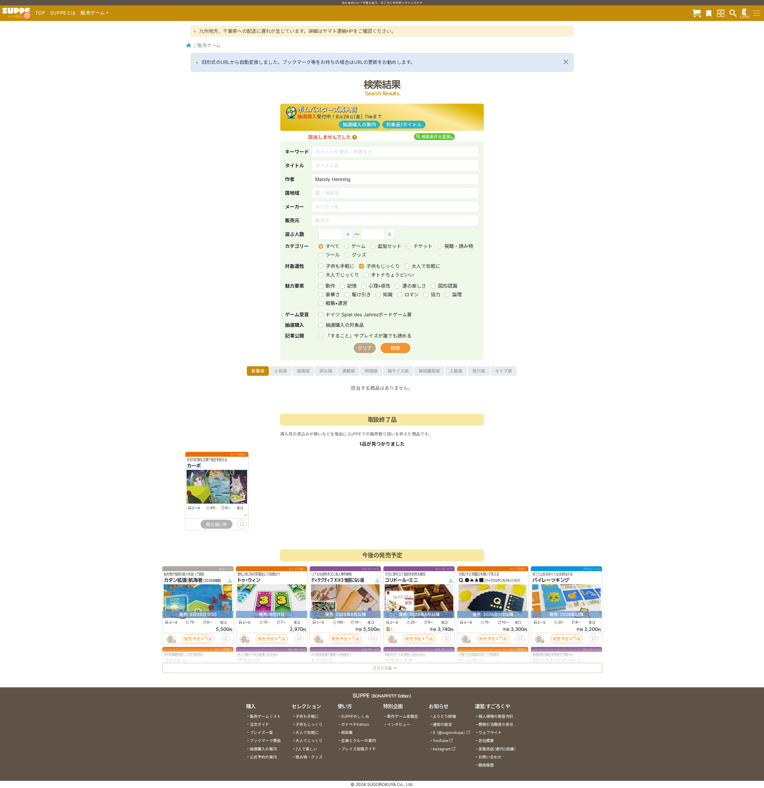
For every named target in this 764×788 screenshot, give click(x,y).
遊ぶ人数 (294, 234)
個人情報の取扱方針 (495, 716)
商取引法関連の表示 (495, 724)
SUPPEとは (63, 13)
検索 (395, 348)
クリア (365, 348)
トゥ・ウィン (249, 580)
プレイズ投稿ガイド (358, 749)
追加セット (389, 246)
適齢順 (348, 370)
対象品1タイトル (404, 125)
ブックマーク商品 (265, 740)
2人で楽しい (306, 749)
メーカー (294, 207)
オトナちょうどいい (392, 275)
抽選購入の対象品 (345, 325)
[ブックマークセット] (709, 13)
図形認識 (447, 286)
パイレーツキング (550, 580)
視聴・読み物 (458, 246)
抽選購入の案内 (359, 125)
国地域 (292, 193)
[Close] (566, 61)
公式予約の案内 (263, 757)
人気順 (280, 370)
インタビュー (398, 724)
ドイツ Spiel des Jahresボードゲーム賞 (369, 315)
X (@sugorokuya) (449, 732)
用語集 (347, 732)
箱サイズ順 (398, 370)
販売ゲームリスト (265, 716)
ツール (333, 255)
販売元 (292, 220)
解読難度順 (429, 370)
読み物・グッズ (309, 757)
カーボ (194, 465)
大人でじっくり (342, 275)
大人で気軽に (426, 266)
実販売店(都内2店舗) (497, 749)
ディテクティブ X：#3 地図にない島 (337, 580)
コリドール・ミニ (401, 580)
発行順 (478, 370)
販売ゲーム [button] (93, 13)
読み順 (326, 370)
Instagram (442, 749)
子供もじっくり (383, 266)
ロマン (411, 295)
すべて (332, 246)
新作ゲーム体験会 (402, 716)
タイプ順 (503, 370)
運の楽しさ (414, 286)
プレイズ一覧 (261, 732)
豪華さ (333, 295)
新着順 (258, 370)
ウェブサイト (490, 732)
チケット (422, 246)
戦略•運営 (336, 303)
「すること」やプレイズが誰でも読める (369, 336)
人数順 (456, 370)
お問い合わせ (490, 757)
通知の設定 (442, 724)
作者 (290, 179)
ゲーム (358, 246)
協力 (435, 295)
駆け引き (361, 295)
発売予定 (192, 638)
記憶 (352, 286)
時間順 (371, 370)
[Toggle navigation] (757, 13)
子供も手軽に (340, 266)
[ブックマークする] (241, 524)
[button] (354, 137)
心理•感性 (379, 286)
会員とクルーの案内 (358, 740)
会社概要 (486, 740)
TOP (40, 13)
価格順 (303, 370)
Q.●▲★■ (471, 580)
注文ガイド (259, 724)
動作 (330, 286)
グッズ (359, 255)
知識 (387, 295)
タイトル (294, 165)
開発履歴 (486, 765)
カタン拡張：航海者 (183, 580)
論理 (457, 295)
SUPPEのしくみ (355, 716)
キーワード (297, 152)
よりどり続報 (444, 716)
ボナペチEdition (355, 724)
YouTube (440, 740)
